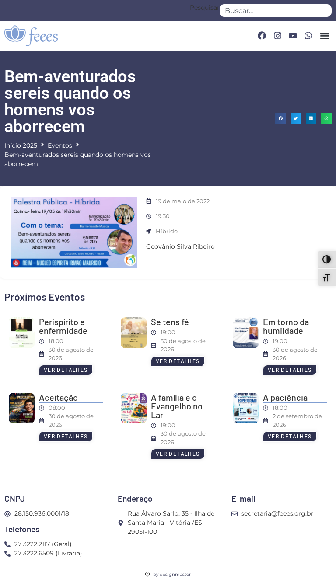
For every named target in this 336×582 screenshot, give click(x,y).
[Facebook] (261, 35)
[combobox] (276, 10)
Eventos (60, 145)
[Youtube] (292, 35)
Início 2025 (20, 145)
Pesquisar (205, 7)
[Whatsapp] (308, 35)
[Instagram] (277, 35)
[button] (324, 35)
